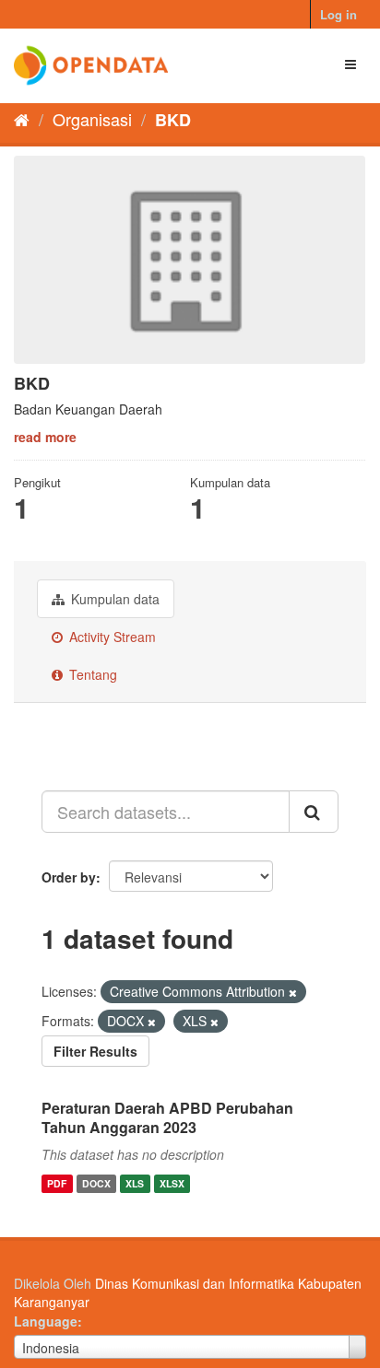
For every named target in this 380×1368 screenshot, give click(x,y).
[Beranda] (22, 119)
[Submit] (313, 811)
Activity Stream (110, 636)
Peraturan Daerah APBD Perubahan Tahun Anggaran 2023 (167, 1117)
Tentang (91, 674)
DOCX (96, 1183)
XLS (134, 1183)
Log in (338, 14)
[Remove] (293, 992)
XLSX (172, 1183)
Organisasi (92, 119)
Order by (69, 877)
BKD (173, 120)
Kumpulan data (113, 599)
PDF (56, 1183)
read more (45, 436)
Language (45, 1321)
